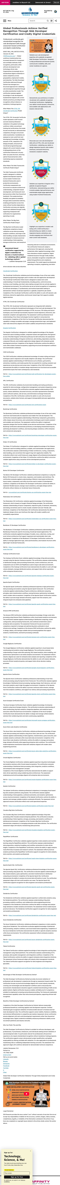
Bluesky (5, 1061)
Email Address (9, 1170)
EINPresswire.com (9, 56)
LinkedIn (6, 1059)
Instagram (6, 1063)
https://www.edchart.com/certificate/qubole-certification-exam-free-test (31, 806)
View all (56, 2)
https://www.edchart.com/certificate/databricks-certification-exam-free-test (32, 915)
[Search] (48, 21)
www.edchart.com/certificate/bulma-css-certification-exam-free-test (30, 492)
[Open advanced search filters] (51, 21)
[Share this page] (56, 20)
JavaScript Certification (10, 271)
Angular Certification (9, 328)
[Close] (30, 1151)
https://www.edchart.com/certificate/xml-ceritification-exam (27, 404)
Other (5, 1072)
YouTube (5, 1068)
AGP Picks (5, 2)
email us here (7, 1055)
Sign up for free (17, 1177)
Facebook (6, 1066)
